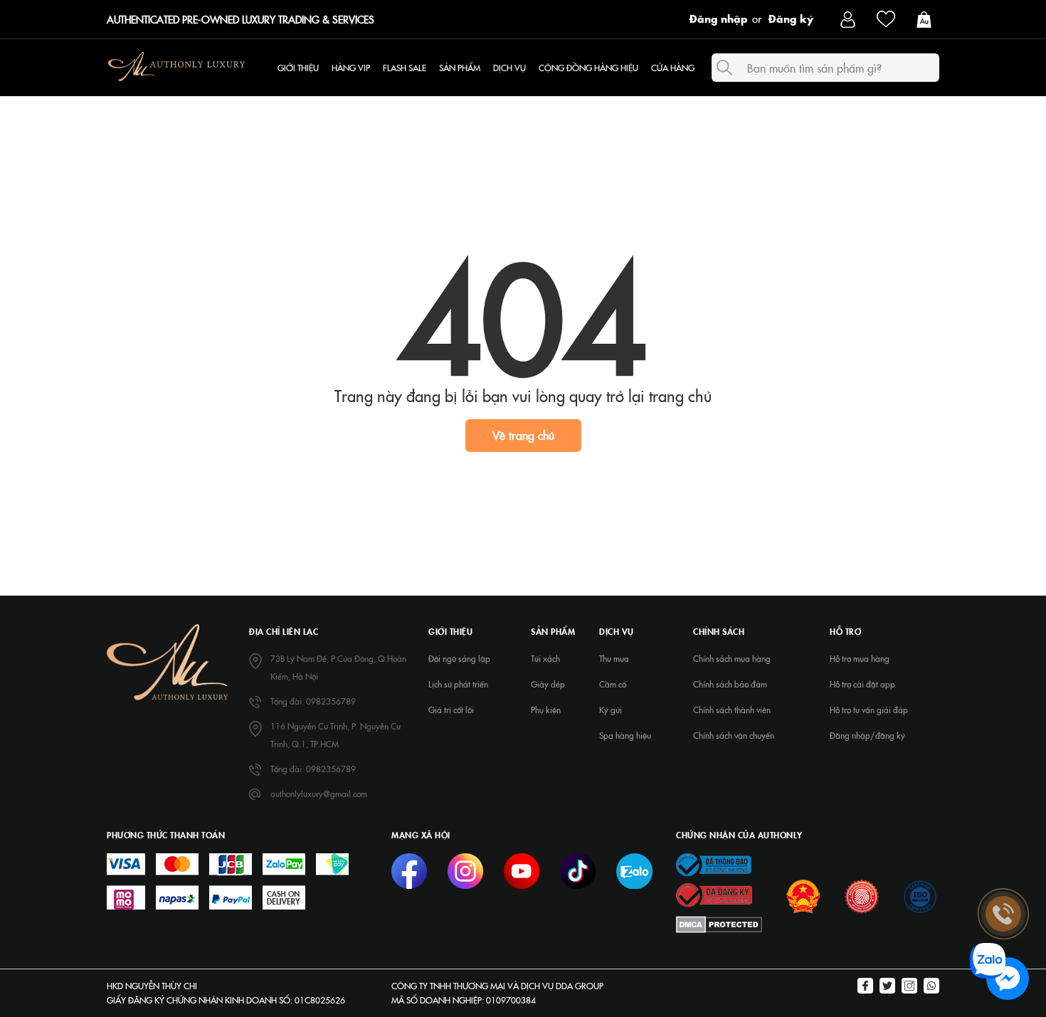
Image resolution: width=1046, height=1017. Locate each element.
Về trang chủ (523, 434)
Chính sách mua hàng (732, 658)
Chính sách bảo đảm (730, 684)
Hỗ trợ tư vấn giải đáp (869, 709)
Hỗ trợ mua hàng (859, 658)
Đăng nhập (719, 18)
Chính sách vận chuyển (733, 735)
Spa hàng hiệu (625, 735)
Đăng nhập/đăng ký (867, 735)
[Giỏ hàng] (927, 18)
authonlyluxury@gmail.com (318, 793)
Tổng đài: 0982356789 (313, 701)
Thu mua (614, 658)
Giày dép (548, 684)
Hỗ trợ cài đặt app (862, 684)
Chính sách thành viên (732, 709)
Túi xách (545, 658)
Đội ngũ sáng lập (459, 658)
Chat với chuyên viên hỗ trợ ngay (898, 979)
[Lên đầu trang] (1003, 800)
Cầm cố (612, 684)
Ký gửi (610, 709)
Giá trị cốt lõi (451, 709)
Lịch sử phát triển (458, 684)
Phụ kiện (546, 709)
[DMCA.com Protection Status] (719, 923)
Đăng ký (790, 18)
